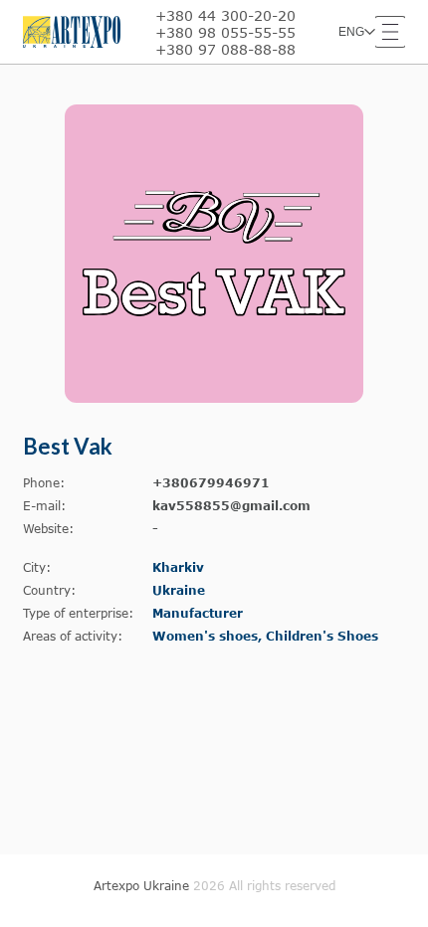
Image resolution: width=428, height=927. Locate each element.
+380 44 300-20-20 (225, 15)
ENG (351, 32)
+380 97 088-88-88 (225, 49)
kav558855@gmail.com (231, 505)
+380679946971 (211, 482)
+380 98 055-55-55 (225, 32)
